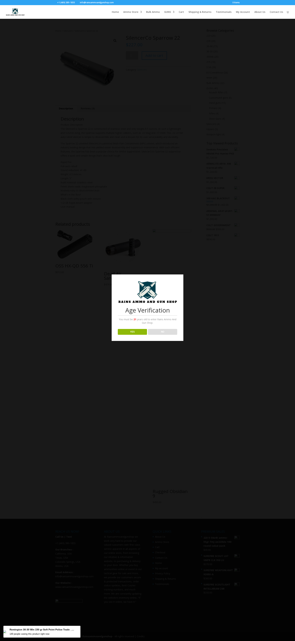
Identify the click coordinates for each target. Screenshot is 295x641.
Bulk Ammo (153, 12)
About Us (259, 12)
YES (132, 331)
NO (162, 331)
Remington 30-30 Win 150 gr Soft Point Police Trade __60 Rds (42, 629)
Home (115, 12)
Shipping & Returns (199, 12)
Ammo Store (130, 12)
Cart (181, 12)
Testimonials (223, 12)
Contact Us (276, 12)
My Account (243, 12)
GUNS (167, 12)
